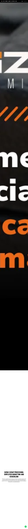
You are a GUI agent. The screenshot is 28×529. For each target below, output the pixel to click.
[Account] (24, 1)
